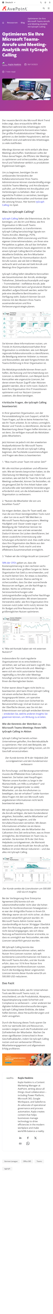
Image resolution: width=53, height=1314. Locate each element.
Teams (39, 1161)
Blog (23, 22)
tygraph (7, 1168)
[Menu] (48, 8)
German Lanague (11, 1161)
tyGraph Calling (10, 218)
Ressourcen (12, 22)
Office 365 (27, 1161)
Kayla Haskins (14, 64)
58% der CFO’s (9, 562)
